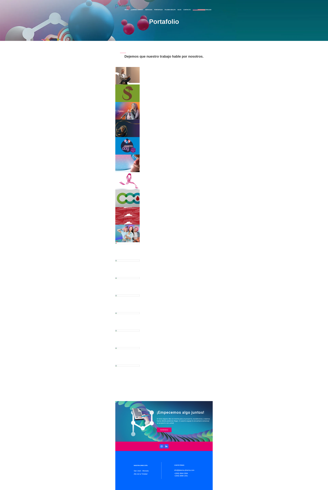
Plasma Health (170, 9)
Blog (179, 9)
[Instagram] (162, 446)
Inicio (127, 9)
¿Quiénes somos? (137, 9)
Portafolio (158, 9)
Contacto (187, 9)
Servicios (148, 9)
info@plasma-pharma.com (184, 470)
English (208, 9)
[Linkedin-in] (166, 446)
